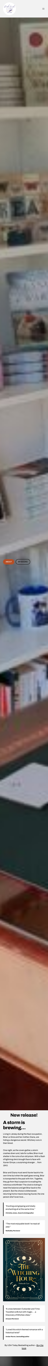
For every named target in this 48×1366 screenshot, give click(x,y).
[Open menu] (43, 8)
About (9, 562)
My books (23, 562)
